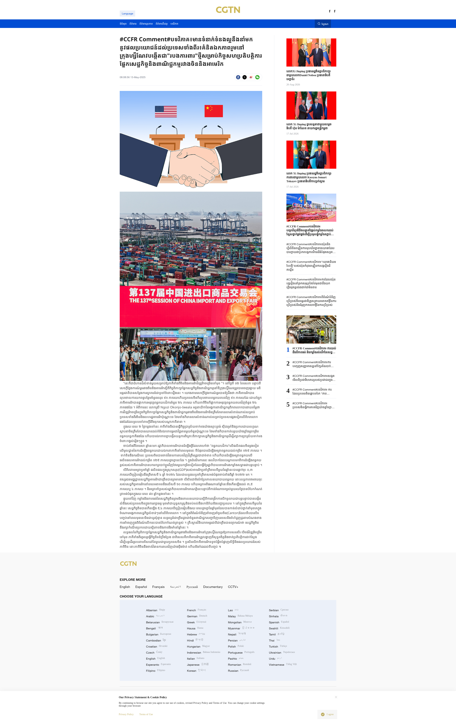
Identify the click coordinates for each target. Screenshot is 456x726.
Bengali (154, 628)
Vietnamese (283, 664)
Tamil (277, 634)
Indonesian (203, 652)
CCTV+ (233, 587)
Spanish (279, 622)
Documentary (213, 587)
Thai (274, 640)
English (125, 587)
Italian (195, 658)
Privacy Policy (126, 714)
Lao (233, 610)
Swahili (279, 628)
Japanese (198, 664)
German (197, 616)
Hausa (195, 628)
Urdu (275, 658)
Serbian (279, 610)
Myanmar (241, 628)
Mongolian (240, 622)
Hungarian (198, 646)
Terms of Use (146, 714)
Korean (196, 670)
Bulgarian (158, 634)
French (196, 610)
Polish (236, 646)
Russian (238, 670)
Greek (196, 622)
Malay (240, 616)
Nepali (237, 634)
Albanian (155, 610)
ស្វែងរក (325, 23)
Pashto (236, 658)
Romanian (239, 664)
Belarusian (159, 622)
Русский (192, 587)
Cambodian (156, 640)
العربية (175, 587)
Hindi (195, 640)
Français (158, 587)
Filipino (155, 670)
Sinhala (278, 616)
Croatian (156, 646)
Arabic (155, 616)
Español (141, 587)
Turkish (278, 646)
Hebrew (196, 634)
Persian (237, 640)
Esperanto (158, 664)
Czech (154, 652)
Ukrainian (282, 652)
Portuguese (241, 652)
